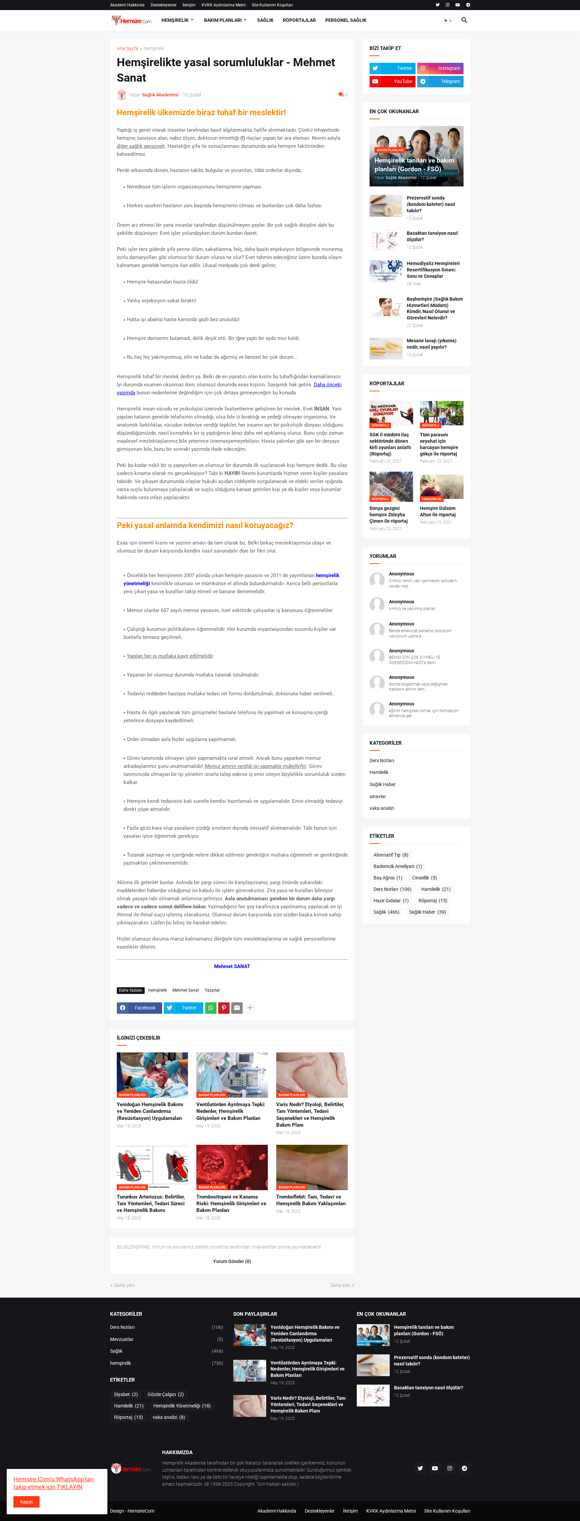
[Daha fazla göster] (250, 1008)
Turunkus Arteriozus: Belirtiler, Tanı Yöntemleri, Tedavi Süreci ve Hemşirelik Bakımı (151, 1204)
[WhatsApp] (210, 1008)
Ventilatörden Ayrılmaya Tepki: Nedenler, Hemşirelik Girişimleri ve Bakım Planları (230, 1111)
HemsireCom (141, 1511)
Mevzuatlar (167, 1339)
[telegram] (468, 5)
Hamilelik (379, 772)
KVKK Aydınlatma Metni (224, 5)
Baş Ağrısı (388, 877)
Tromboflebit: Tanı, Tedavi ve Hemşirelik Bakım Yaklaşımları (311, 1200)
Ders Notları (382, 760)
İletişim (189, 5)
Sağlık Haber (383, 784)
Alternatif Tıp (391, 855)
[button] (448, 20)
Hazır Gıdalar (391, 900)
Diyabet (126, 1394)
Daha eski (340, 1285)
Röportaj (433, 900)
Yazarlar (212, 990)
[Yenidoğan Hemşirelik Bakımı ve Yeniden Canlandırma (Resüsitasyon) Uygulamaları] (249, 1335)
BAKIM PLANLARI (223, 20)
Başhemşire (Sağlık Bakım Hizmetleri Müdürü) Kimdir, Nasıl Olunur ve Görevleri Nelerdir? (435, 308)
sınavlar (378, 796)
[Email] (237, 1008)
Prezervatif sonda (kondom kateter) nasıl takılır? (431, 204)
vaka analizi (382, 808)
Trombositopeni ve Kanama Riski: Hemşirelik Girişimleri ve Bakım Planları (231, 1204)
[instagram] (447, 5)
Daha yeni (124, 1285)
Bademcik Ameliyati (398, 866)
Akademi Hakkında (127, 5)
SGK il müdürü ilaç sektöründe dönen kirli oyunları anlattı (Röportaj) (390, 444)
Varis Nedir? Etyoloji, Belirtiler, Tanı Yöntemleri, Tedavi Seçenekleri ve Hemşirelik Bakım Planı (310, 1114)
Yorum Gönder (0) (232, 1261)
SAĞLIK (265, 20)
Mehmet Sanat (186, 990)
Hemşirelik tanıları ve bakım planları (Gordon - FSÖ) (424, 1330)
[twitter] (438, 5)
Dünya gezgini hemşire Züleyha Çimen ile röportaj (389, 515)
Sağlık (386, 912)
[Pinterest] (224, 1008)
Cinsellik (424, 877)
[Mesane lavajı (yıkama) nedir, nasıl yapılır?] (386, 348)
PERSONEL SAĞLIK (346, 20)
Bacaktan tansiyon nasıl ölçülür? (432, 236)
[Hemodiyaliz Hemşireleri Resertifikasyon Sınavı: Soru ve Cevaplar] (386, 271)
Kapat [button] (26, 1502)
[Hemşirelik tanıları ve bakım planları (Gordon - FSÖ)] (373, 1335)
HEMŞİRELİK (175, 20)
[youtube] (457, 5)
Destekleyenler (164, 5)
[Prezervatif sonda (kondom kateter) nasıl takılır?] (386, 206)
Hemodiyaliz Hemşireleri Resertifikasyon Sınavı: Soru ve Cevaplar (433, 270)
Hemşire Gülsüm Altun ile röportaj (438, 511)
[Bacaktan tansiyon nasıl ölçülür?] (386, 241)
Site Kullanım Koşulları (272, 5)
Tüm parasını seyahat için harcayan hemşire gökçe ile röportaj (439, 444)
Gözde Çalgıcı (166, 1394)
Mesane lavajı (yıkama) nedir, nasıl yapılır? (431, 344)
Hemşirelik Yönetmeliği (182, 1405)
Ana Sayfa (127, 48)
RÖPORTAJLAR (299, 20)
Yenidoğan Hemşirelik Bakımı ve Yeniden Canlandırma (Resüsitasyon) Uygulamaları (150, 1111)
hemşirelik (154, 48)
